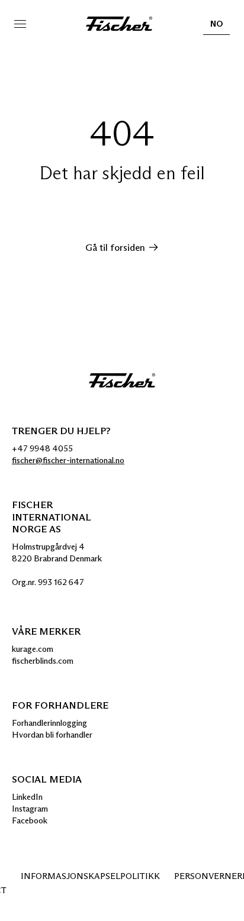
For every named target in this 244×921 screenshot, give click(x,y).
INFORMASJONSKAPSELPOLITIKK (90, 876)
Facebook (29, 820)
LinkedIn (27, 796)
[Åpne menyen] (20, 24)
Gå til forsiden (115, 247)
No (216, 26)
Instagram (30, 808)
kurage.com (32, 649)
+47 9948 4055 (42, 448)
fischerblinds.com (42, 660)
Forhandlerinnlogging (49, 723)
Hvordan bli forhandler (52, 734)
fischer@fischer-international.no (68, 460)
